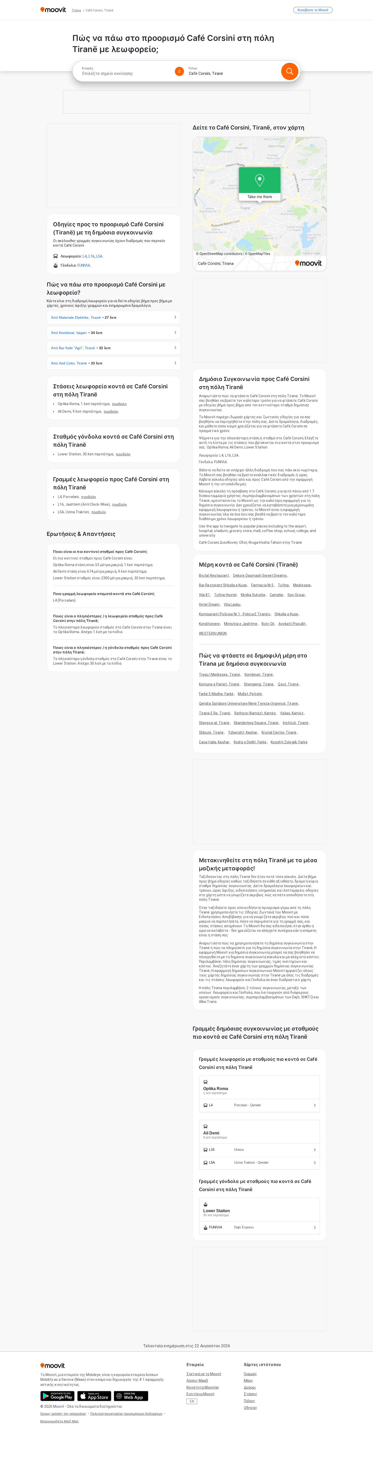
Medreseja (302, 585)
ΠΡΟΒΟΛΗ (119, 404)
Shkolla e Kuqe (286, 614)
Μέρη (248, 1381)
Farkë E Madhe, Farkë (216, 694)
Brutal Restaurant (214, 575)
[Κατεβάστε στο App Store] (94, 1396)
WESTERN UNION (213, 633)
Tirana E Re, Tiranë (214, 713)
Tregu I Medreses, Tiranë (219, 674)
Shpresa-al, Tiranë (214, 723)
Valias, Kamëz (291, 713)
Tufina (283, 585)
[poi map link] (260, 204)
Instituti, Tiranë (296, 723)
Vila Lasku (232, 604)
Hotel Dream (209, 604)
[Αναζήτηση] (289, 71)
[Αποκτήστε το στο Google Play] (57, 1396)
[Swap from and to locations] (179, 71)
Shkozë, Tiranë (211, 732)
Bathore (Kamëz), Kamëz (255, 713)
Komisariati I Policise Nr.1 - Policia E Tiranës (234, 614)
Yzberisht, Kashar (243, 732)
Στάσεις (250, 1394)
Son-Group (296, 595)
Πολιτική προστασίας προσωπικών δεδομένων (126, 1414)
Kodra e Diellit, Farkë (250, 742)
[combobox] (126, 73)
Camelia (276, 595)
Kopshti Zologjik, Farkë (289, 742)
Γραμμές (250, 1374)
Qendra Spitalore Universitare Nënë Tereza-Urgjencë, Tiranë (248, 703)
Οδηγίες (250, 1408)
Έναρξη (87, 68)
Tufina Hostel (225, 595)
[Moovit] (53, 10)
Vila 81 (204, 595)
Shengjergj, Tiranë (259, 684)
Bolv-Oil (268, 624)
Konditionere (209, 624)
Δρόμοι (250, 1387)
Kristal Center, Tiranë (279, 732)
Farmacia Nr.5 (262, 585)
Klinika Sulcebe (253, 595)
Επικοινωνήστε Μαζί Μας (59, 1421)
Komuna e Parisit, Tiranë (219, 684)
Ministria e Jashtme (240, 624)
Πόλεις (249, 1401)
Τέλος (192, 68)
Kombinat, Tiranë (259, 674)
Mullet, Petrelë (250, 694)
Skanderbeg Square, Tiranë (256, 723)
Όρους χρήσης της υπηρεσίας (63, 1414)
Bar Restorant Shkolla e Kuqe (223, 585)
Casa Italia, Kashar (214, 742)
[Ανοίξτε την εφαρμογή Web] (131, 1396)
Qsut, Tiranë (288, 684)
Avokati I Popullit (292, 624)
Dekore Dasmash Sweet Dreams (260, 575)
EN (192, 1401)
